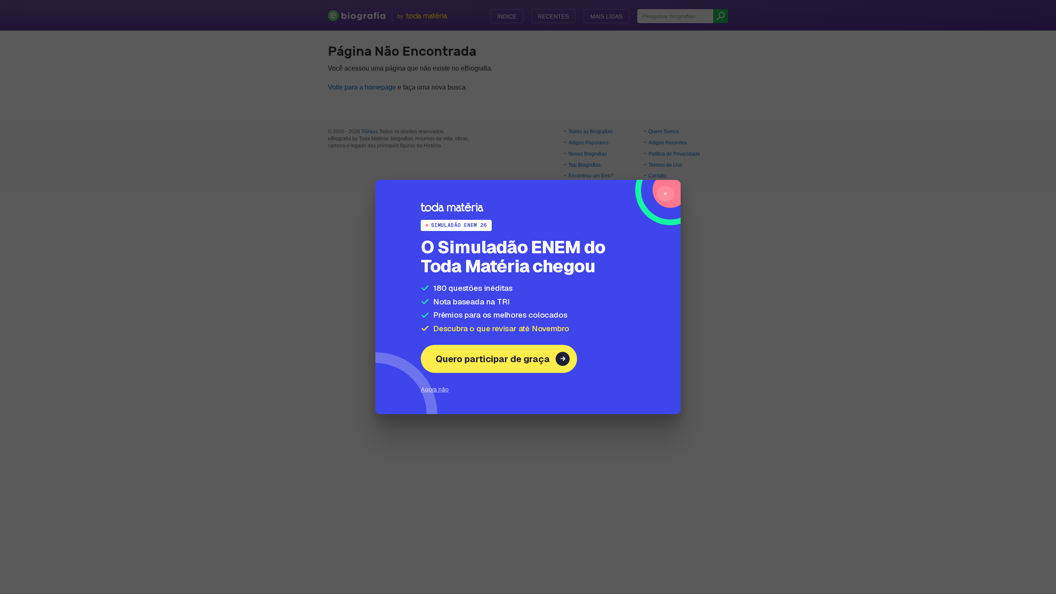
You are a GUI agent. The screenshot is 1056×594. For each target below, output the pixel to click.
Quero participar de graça (493, 359)
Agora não (435, 389)
